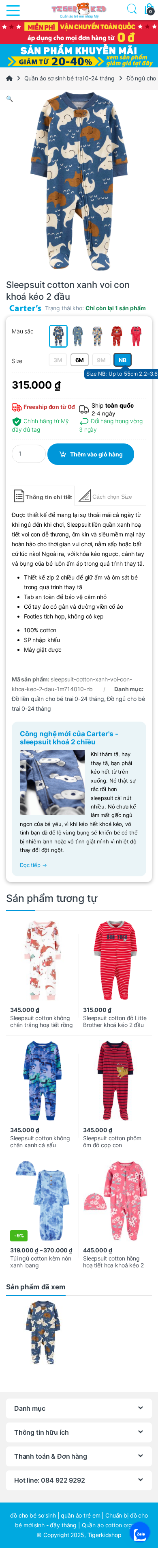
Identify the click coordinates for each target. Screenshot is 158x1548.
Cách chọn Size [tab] (112, 496)
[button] (79, 99)
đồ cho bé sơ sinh (33, 1515)
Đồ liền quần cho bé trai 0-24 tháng (58, 698)
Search (130, 10)
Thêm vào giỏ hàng (96, 454)
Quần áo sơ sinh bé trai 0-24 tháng (69, 78)
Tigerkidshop (105, 1534)
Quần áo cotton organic (112, 1525)
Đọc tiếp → (33, 865)
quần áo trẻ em (80, 1515)
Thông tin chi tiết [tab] (49, 497)
